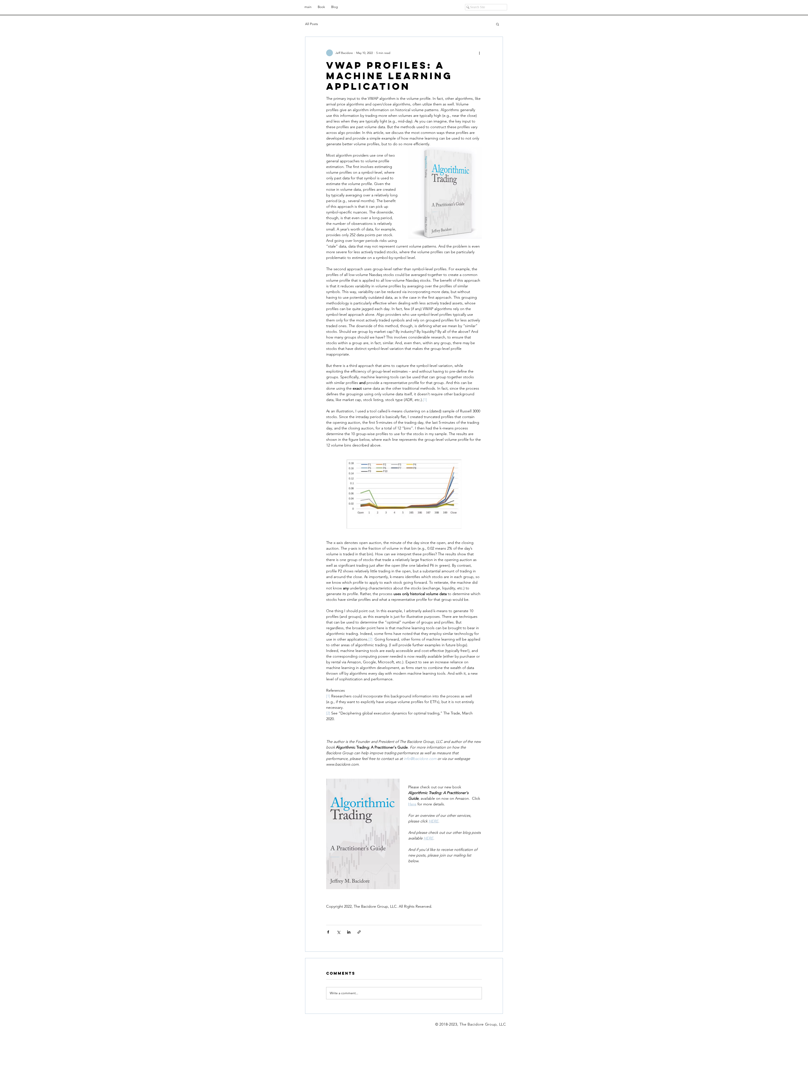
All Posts (311, 24)
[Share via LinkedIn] (349, 932)
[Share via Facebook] (328, 932)
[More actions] (479, 52)
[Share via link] (359, 932)
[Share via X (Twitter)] (338, 932)
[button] (498, 24)
